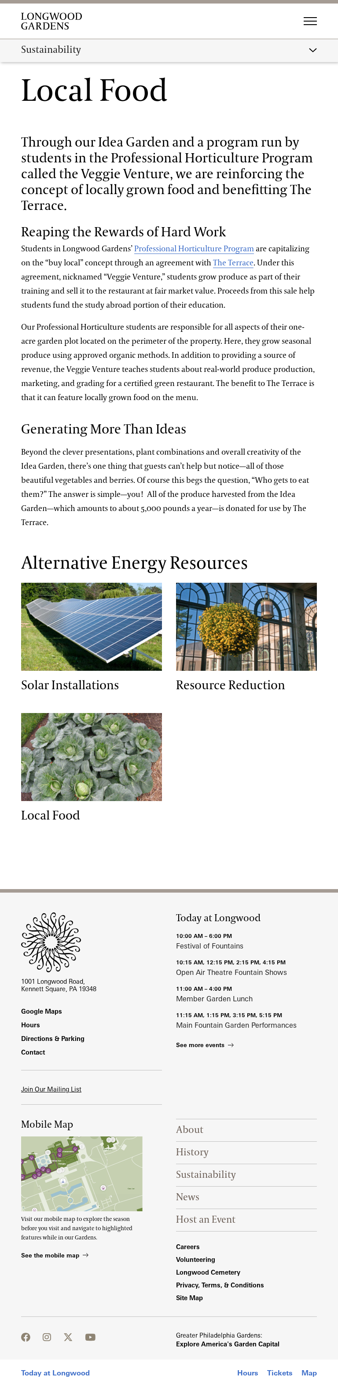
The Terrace (233, 263)
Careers (188, 1246)
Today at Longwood (55, 1372)
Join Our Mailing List (51, 1089)
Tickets (280, 1372)
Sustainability (51, 50)
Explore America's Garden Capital (227, 1344)
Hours (247, 1372)
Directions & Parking (52, 1038)
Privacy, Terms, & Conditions (220, 1285)
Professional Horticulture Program (194, 249)
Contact (33, 1052)
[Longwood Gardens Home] (54, 21)
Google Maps (41, 1011)
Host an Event (205, 1219)
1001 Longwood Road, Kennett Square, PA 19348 (58, 985)
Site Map (189, 1297)
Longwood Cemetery (208, 1272)
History (192, 1152)
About (189, 1130)
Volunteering (195, 1259)
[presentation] (91, 627)
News (187, 1197)
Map (309, 1372)
